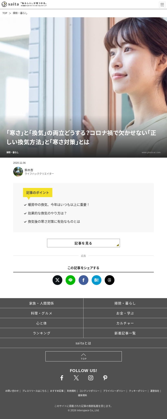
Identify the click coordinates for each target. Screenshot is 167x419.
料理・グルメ (42, 313)
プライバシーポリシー (114, 390)
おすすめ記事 (57, 390)
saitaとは (83, 342)
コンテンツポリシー (89, 390)
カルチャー (125, 323)
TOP (4, 13)
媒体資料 (82, 395)
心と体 (41, 323)
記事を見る (83, 243)
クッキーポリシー (138, 390)
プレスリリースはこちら (34, 390)
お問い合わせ (12, 390)
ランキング (42, 333)
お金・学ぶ (125, 313)
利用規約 (71, 390)
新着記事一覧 (125, 333)
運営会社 (154, 390)
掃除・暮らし (20, 13)
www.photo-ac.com (151, 152)
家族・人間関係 (41, 303)
